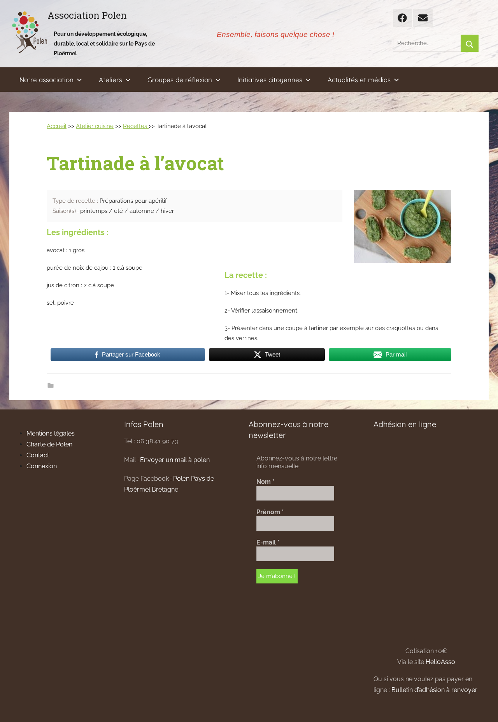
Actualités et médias (359, 80)
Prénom (270, 512)
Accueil (57, 126)
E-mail (268, 542)
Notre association (46, 80)
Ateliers (110, 80)
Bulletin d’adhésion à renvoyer (434, 690)
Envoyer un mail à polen (175, 460)
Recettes (136, 126)
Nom (265, 481)
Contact (37, 455)
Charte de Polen (49, 444)
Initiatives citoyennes (269, 80)
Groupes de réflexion (179, 80)
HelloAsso (440, 662)
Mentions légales (50, 433)
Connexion (41, 466)
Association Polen (87, 15)
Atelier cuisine (95, 126)
